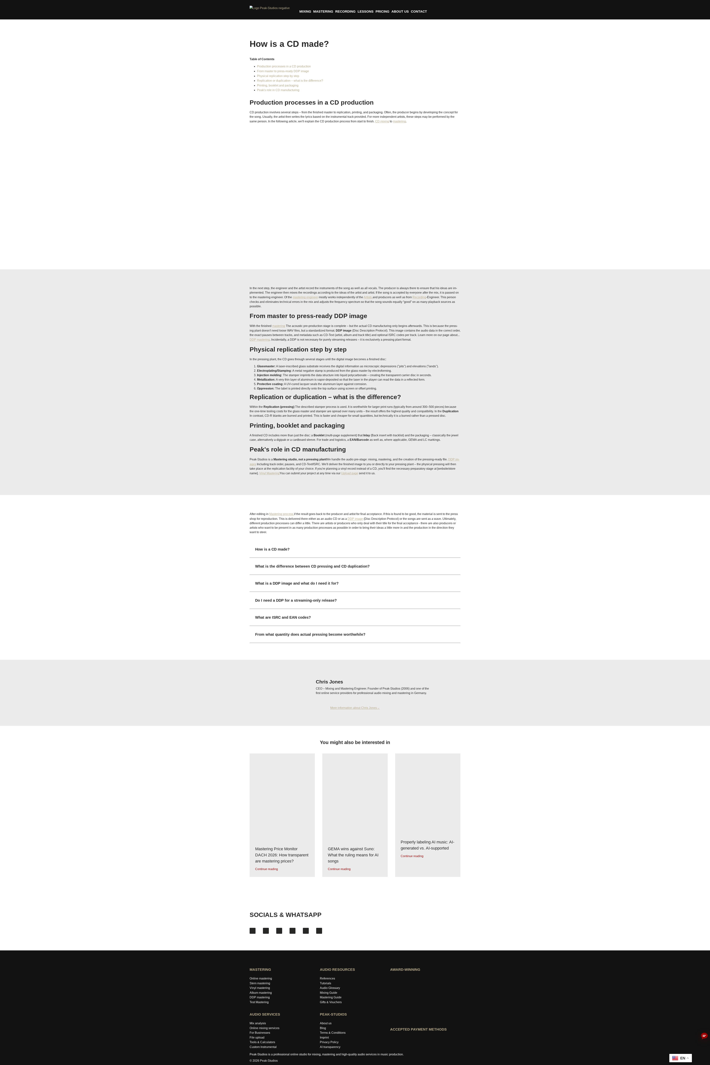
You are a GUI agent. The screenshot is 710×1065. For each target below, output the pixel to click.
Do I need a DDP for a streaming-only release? (296, 600)
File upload (257, 1037)
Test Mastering (259, 1002)
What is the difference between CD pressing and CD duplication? (312, 566)
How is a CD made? (272, 549)
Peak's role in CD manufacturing (278, 90)
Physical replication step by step (278, 76)
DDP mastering (260, 339)
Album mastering (261, 992)
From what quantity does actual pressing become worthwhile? (310, 634)
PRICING (382, 11)
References (327, 978)
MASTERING (323, 11)
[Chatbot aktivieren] (704, 1036)
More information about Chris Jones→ (355, 707)
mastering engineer (305, 297)
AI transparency (330, 1047)
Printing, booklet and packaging (277, 85)
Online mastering (261, 978)
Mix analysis (258, 1023)
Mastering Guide (331, 997)
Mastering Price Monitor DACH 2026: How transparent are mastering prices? (281, 854)
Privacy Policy (329, 1042)
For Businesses (260, 1032)
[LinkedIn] (306, 931)
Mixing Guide (328, 992)
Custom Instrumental (263, 1047)
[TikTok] (292, 931)
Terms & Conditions (333, 1032)
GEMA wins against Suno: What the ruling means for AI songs (353, 854)
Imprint (324, 1037)
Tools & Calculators (262, 1042)
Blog (323, 1028)
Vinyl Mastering (269, 473)
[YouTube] (279, 931)
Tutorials (325, 983)
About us (326, 1023)
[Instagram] (266, 931)
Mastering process (281, 514)
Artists (368, 297)
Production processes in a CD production (284, 66)
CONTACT (419, 11)
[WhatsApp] (319, 931)
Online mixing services (264, 1028)
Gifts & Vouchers (331, 1002)
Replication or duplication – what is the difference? (290, 80)
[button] (355, 549)
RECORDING (345, 11)
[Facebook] (253, 931)
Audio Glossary (330, 987)
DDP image (355, 518)
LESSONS (365, 11)
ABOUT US (400, 11)
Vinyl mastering (260, 987)
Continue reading (266, 868)
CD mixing (382, 121)
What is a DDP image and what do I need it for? (297, 583)
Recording (419, 297)
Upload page (349, 473)
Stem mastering (260, 983)
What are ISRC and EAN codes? (283, 617)
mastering (399, 121)
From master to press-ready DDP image (283, 71)
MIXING (305, 11)
